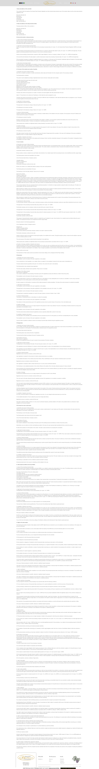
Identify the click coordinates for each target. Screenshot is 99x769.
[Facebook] (22, 3)
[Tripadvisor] (24, 3)
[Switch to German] (70, 3)
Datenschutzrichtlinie (54, 768)
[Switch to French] (73, 3)
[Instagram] (21, 3)
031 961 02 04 (26, 764)
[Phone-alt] (19, 3)
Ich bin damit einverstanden (68, 768)
